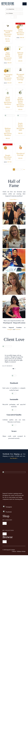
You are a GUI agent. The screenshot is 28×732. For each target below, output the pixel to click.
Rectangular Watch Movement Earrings (8, 33)
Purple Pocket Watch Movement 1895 (20, 126)
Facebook (17, 329)
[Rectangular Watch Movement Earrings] (8, 24)
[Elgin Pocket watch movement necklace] (8, 47)
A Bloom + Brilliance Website (18, 551)
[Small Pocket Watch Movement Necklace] (8, 89)
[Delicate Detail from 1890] (20, 47)
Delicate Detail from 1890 (20, 55)
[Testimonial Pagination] (13, 368)
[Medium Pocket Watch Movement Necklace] (9, 115)
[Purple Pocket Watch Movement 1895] (22, 115)
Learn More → (14, 199)
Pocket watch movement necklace (20, 31)
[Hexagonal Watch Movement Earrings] (20, 69)
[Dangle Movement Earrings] (9, 144)
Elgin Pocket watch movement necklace (7, 56)
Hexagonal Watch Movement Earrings (20, 76)
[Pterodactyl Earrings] (20, 144)
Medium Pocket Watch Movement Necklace (7, 131)
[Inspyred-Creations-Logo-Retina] (7, 3)
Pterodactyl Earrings (21, 154)
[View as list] (15, 17)
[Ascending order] (21, 9)
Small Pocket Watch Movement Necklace (7, 100)
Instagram (10, 329)
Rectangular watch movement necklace (8, 77)
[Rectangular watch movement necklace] (8, 69)
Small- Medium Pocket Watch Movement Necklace (20, 102)
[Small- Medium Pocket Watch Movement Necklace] (20, 89)
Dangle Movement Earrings (7, 157)
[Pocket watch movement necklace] (20, 24)
